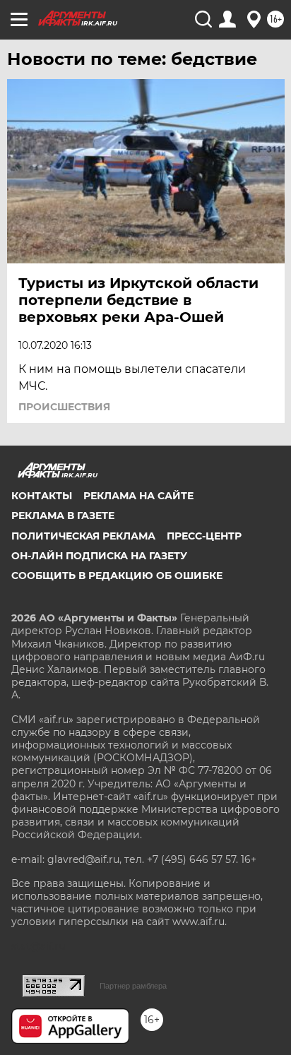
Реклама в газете (62, 515)
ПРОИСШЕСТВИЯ (64, 407)
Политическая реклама (83, 536)
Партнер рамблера (133, 986)
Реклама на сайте (138, 495)
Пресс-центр (204, 536)
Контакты (41, 495)
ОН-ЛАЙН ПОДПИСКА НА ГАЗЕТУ (99, 555)
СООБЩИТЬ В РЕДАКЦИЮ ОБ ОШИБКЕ (116, 575)
